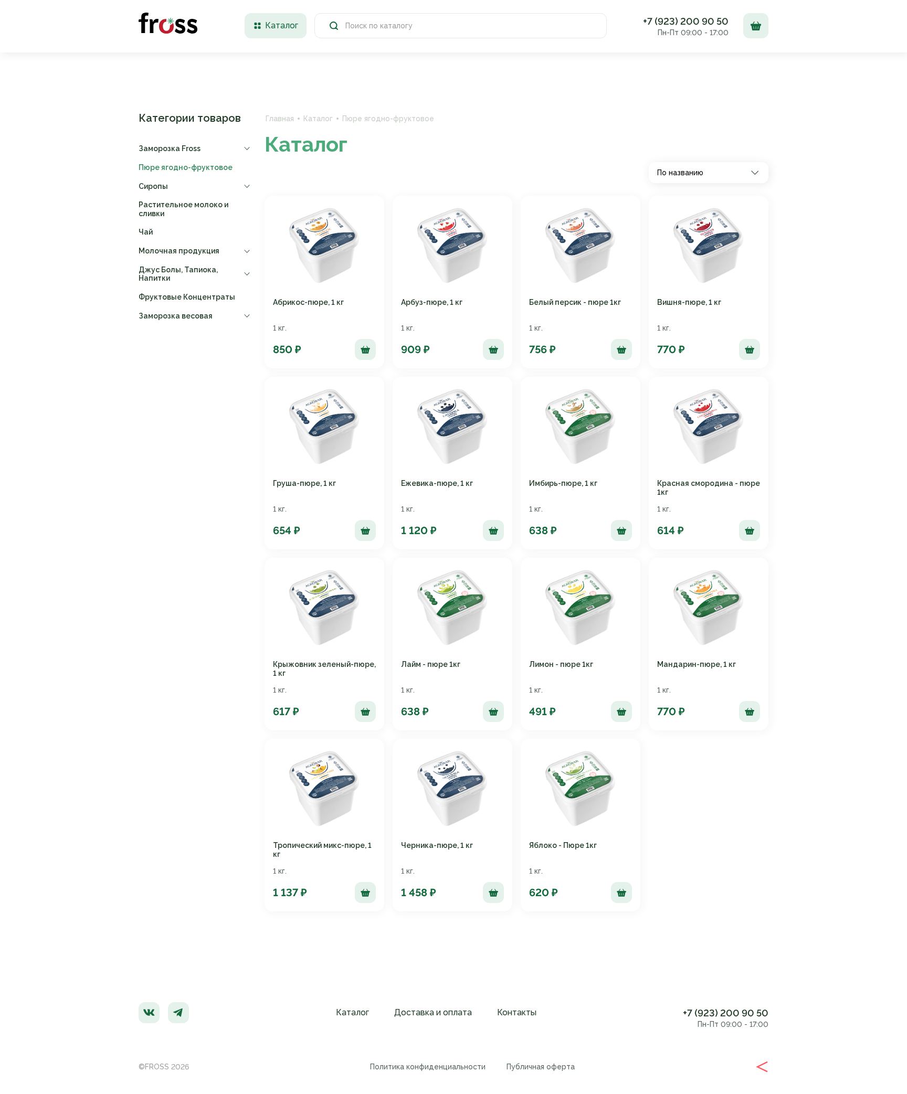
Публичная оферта (541, 1067)
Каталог (318, 118)
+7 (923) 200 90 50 (686, 21)
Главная (280, 118)
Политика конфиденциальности (428, 1067)
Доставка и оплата (433, 1012)
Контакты (516, 1012)
